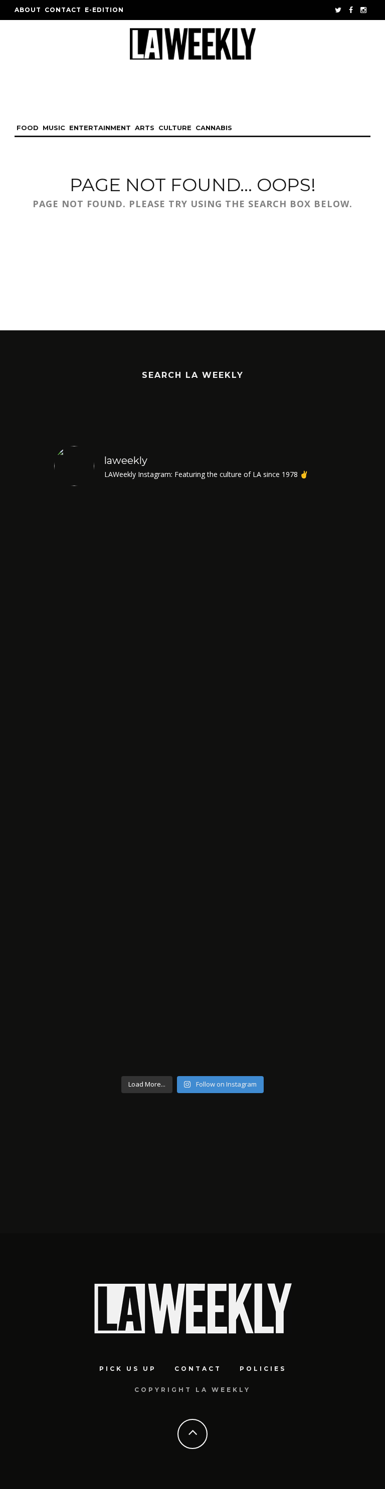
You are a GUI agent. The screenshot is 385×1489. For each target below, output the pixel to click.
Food (28, 128)
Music (54, 128)
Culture (174, 128)
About (28, 10)
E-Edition (104, 10)
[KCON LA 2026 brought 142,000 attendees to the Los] (263, 624)
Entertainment (100, 128)
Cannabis (214, 128)
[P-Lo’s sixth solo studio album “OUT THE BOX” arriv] (122, 911)
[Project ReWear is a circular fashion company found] (263, 911)
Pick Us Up (127, 1368)
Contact (63, 10)
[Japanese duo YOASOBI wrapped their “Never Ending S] (122, 624)
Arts (144, 128)
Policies (263, 1368)
